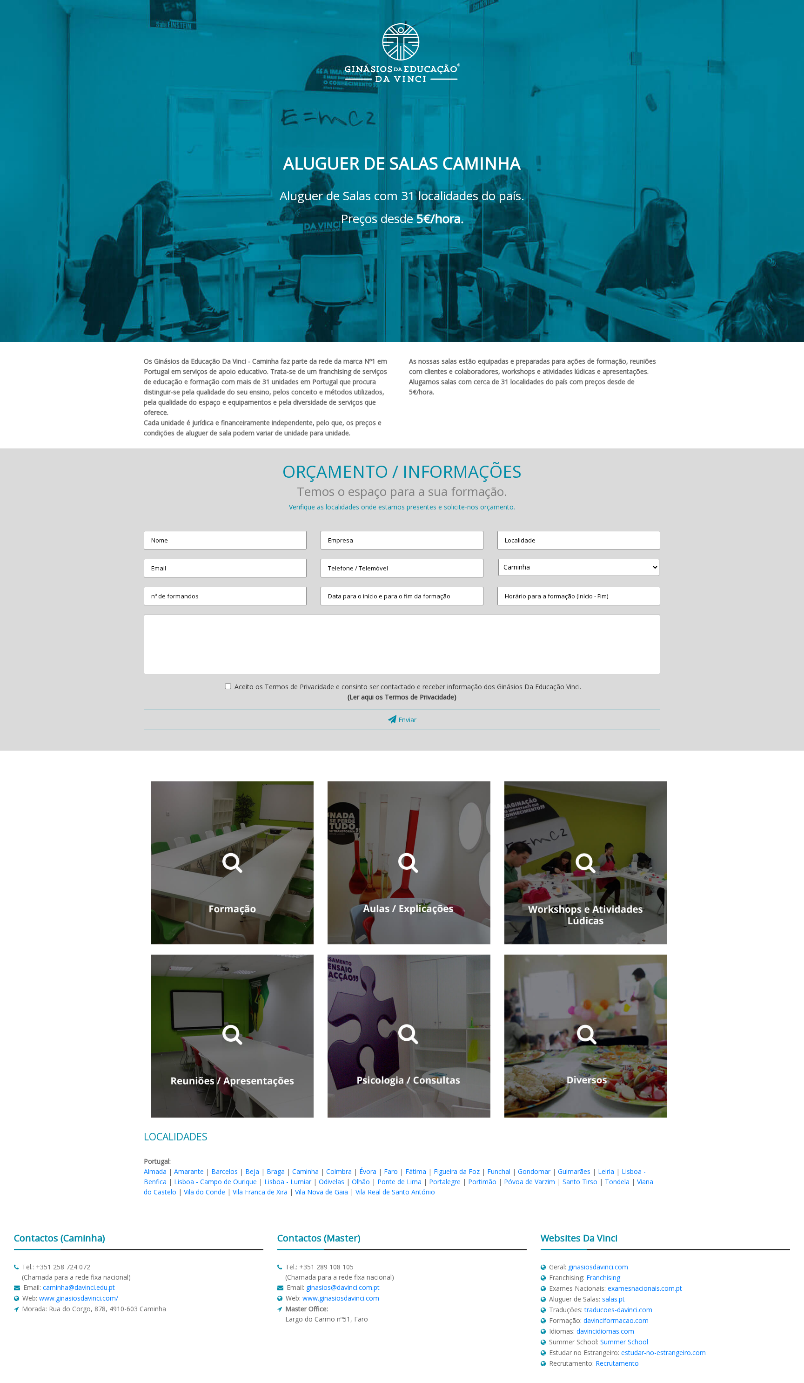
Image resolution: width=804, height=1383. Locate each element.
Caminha (305, 1171)
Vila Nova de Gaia (321, 1191)
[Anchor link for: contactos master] (273, 1238)
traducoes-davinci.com (618, 1309)
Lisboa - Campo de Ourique (215, 1181)
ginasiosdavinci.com (598, 1266)
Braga (276, 1171)
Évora (367, 1171)
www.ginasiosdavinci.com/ (78, 1298)
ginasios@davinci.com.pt (343, 1287)
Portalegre (445, 1181)
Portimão (482, 1181)
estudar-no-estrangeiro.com (663, 1352)
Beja (252, 1171)
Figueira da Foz (457, 1171)
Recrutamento (617, 1363)
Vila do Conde (204, 1191)
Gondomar (534, 1171)
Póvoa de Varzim (529, 1181)
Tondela (617, 1181)
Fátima (415, 1171)
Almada (155, 1171)
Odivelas (331, 1181)
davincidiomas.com (605, 1331)
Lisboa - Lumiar (287, 1181)
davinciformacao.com (616, 1320)
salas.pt (613, 1299)
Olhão (361, 1181)
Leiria (606, 1171)
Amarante (189, 1171)
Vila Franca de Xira (260, 1191)
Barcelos (224, 1171)
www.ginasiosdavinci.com (340, 1298)
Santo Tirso (580, 1181)
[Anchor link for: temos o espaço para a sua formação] (294, 488)
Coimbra (339, 1171)
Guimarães (574, 1171)
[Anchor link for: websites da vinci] (536, 1238)
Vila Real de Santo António (395, 1191)
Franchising (603, 1277)
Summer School (624, 1341)
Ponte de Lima (399, 1181)
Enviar (406, 719)
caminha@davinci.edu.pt (79, 1287)
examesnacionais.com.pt (645, 1288)
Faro (391, 1171)
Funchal (498, 1171)
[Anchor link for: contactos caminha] (10, 1238)
